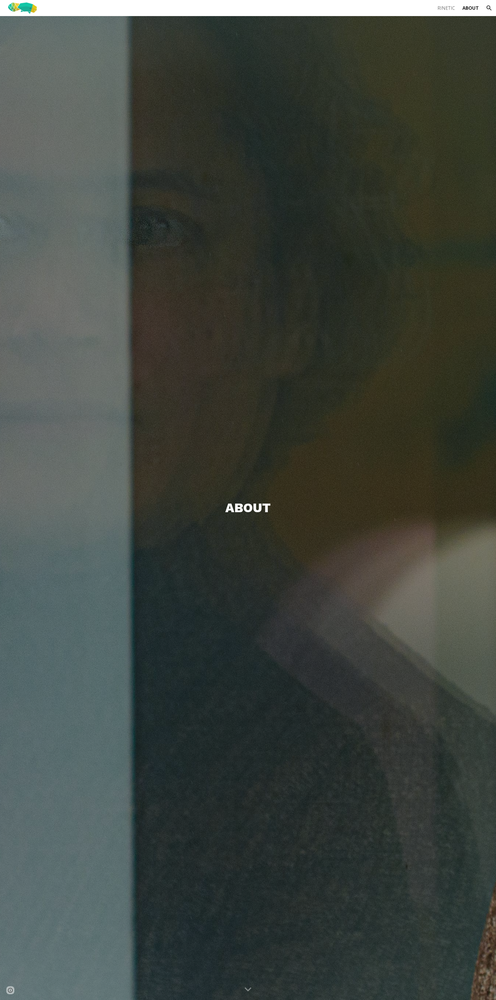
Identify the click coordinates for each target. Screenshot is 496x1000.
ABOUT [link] (470, 8)
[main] (248, 508)
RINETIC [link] (446, 8)
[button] (489, 8)
